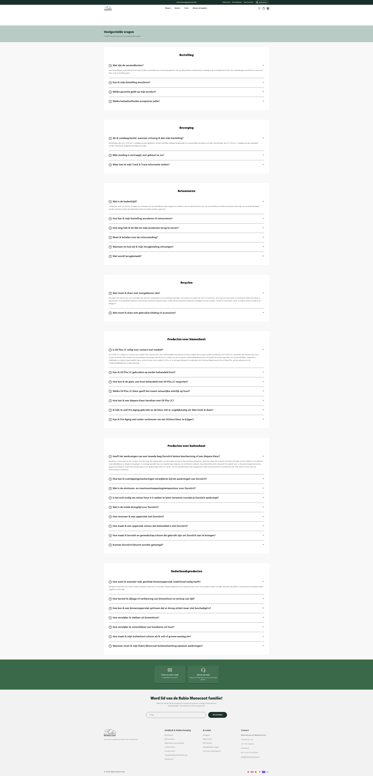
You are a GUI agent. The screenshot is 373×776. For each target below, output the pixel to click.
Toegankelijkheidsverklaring (176, 755)
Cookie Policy (170, 747)
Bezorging (169, 735)
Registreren (207, 739)
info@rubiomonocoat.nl (250, 757)
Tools (186, 8)
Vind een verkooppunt (212, 751)
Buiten (177, 8)
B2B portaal (226, 2)
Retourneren (170, 739)
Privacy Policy (170, 751)
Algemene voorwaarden (174, 743)
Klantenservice (249, 2)
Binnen (167, 8)
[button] (259, 8)
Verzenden (218, 715)
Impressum (169, 759)
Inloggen (206, 735)
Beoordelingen (237, 2)
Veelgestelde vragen (211, 747)
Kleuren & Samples (200, 8)
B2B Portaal (207, 743)
